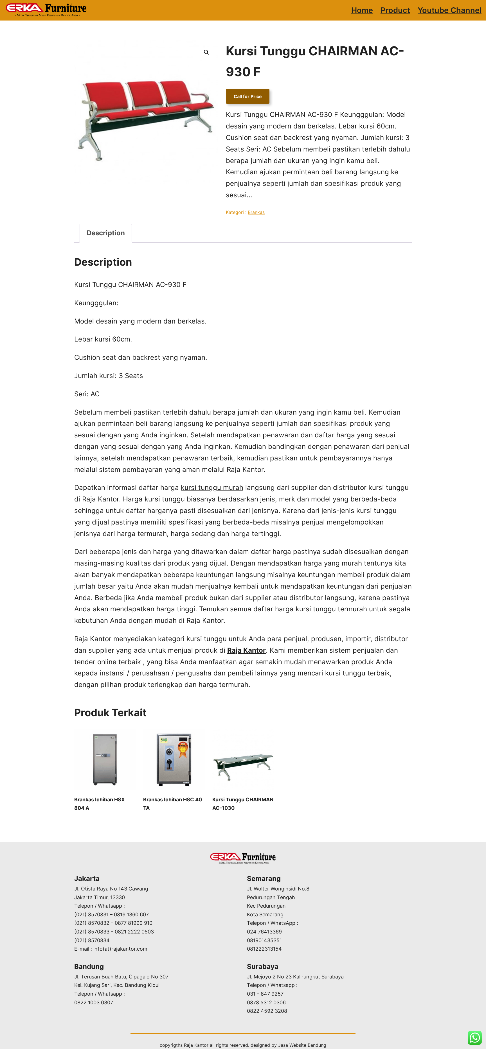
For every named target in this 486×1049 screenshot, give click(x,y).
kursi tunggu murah (212, 487)
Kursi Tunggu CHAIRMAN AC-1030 (242, 804)
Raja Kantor (246, 650)
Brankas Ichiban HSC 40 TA (172, 804)
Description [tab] (106, 233)
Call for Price (248, 96)
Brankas (256, 212)
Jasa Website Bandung (302, 1045)
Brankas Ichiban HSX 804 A (99, 804)
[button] (206, 52)
